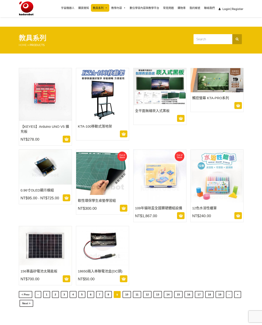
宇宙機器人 (67, 7)
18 (209, 294)
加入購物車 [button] (45, 139)
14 (168, 294)
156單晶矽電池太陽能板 (45, 263)
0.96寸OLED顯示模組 (45, 182)
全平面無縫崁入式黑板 (160, 110)
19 (219, 294)
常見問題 (168, 7)
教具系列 (98, 7)
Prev (26, 294)
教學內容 (116, 7)
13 (157, 294)
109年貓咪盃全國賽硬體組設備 (159, 200)
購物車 (182, 7)
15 (178, 294)
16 (188, 294)
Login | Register (232, 9)
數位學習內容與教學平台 (144, 7)
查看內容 (102, 133)
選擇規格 (45, 197)
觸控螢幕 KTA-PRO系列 (217, 97)
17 (199, 294)
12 (147, 294)
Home (23, 45)
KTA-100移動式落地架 (103, 126)
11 (137, 294)
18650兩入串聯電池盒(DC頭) (102, 263)
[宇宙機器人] (26, 8)
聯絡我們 (209, 7)
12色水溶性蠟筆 (217, 200)
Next (25, 303)
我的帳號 (194, 7)
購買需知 (83, 7)
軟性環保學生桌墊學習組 (103, 192)
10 (126, 294)
